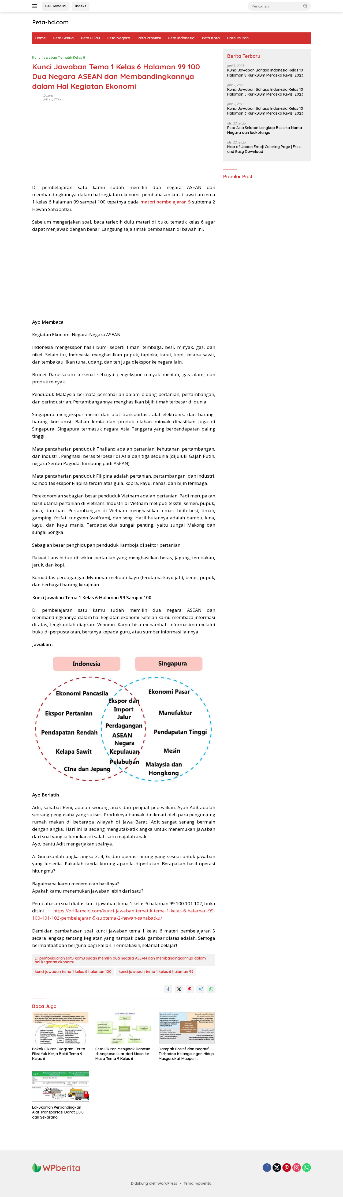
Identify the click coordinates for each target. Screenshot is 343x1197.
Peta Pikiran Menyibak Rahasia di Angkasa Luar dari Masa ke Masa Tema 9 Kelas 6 (122, 1054)
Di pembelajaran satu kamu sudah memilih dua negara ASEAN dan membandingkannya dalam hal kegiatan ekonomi (120, 960)
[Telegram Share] (200, 989)
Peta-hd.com (50, 22)
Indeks (80, 6)
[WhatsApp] (306, 1168)
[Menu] (35, 6)
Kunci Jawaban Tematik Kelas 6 (58, 57)
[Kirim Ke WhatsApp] (211, 989)
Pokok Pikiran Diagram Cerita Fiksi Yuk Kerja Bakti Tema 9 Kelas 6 (58, 1054)
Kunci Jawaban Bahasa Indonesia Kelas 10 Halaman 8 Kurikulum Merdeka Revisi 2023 (265, 73)
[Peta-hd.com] (56, 1167)
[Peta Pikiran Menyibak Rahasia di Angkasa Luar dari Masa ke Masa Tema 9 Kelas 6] (123, 1028)
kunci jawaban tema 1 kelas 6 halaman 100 (73, 971)
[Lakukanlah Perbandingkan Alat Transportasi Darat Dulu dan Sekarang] (60, 1086)
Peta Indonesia (181, 38)
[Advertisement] (123, 140)
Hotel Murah (238, 38)
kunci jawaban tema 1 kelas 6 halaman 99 (156, 971)
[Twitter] (277, 1168)
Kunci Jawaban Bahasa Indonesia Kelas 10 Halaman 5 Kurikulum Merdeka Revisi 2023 (265, 92)
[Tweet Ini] (179, 989)
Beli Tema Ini (55, 6)
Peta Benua (63, 38)
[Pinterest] (286, 1168)
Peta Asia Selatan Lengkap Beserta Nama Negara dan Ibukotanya (264, 130)
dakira (48, 95)
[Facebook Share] (168, 989)
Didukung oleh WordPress (154, 1183)
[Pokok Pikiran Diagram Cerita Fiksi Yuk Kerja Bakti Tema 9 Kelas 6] (60, 1028)
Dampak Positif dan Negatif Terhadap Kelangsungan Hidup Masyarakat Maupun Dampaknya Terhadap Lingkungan (186, 1054)
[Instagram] (296, 1168)
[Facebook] (267, 1168)
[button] (305, 6)
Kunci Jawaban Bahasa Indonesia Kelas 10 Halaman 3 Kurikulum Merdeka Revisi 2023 (265, 111)
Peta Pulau (90, 38)
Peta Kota (211, 38)
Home (40, 38)
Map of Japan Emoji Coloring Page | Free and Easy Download (264, 149)
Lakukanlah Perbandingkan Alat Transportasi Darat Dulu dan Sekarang (58, 1112)
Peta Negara (118, 38)
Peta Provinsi (149, 38)
